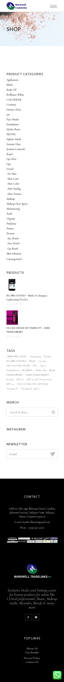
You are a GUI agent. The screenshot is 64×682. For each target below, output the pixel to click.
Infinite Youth (13, 139)
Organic (10, 218)
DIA (35, 365)
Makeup (10, 199)
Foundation (12, 124)
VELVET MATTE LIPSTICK (32, 384)
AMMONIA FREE (16, 356)
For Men (12, 174)
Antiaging (35, 356)
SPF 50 (10, 384)
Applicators (12, 80)
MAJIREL (27, 370)
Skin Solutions (14, 253)
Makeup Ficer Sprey (16, 204)
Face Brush (13, 243)
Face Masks (12, 119)
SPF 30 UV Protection (39, 379)
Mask (52, 370)
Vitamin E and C (30, 388)
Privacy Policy (32, 658)
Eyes (42, 365)
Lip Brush (13, 248)
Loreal (9, 169)
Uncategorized (14, 259)
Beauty (47, 356)
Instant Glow (13, 144)
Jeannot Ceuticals (15, 149)
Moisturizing (13, 209)
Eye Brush (13, 238)
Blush (9, 85)
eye (8, 114)
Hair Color (13, 183)
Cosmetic (11, 104)
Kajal (9, 154)
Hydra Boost (13, 129)
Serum (9, 379)
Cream (42, 361)
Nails (9, 213)
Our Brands (32, 652)
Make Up (41, 370)
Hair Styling (14, 188)
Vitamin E (12, 388)
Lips (8, 164)
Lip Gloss (11, 159)
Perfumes (11, 223)
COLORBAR (13, 99)
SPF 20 (20, 379)
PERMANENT (14, 375)
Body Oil (11, 90)
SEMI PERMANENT (37, 375)
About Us (32, 648)
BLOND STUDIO (16, 361)
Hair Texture (15, 194)
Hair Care (13, 179)
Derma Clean (13, 109)
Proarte (10, 233)
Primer (10, 228)
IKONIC (11, 134)
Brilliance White (15, 94)
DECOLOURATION (18, 365)
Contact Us (32, 662)
